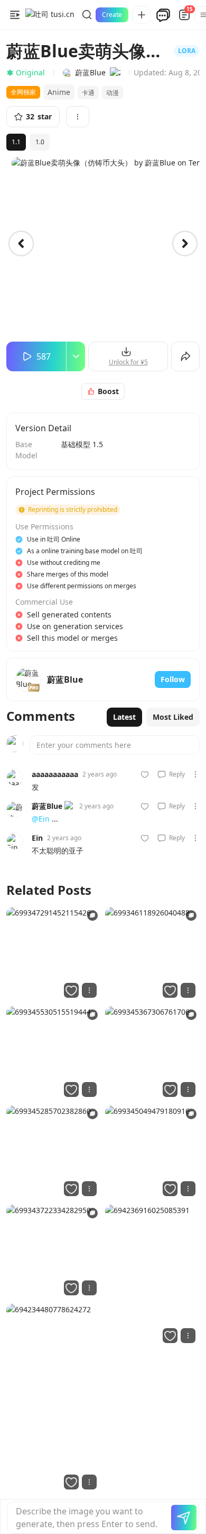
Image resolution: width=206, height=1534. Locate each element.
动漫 (112, 92)
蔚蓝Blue (47, 806)
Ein (37, 838)
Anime (59, 92)
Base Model (26, 449)
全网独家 (23, 92)
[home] (49, 14)
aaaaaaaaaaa (55, 774)
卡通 (88, 92)
